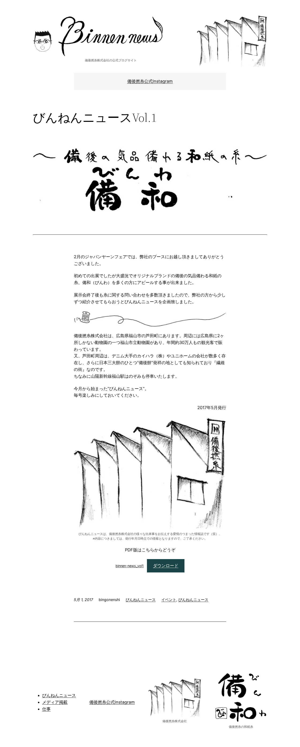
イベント (168, 599)
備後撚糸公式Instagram (150, 81)
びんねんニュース (141, 599)
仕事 (46, 708)
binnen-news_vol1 (130, 566)
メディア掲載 (55, 702)
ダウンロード (165, 565)
